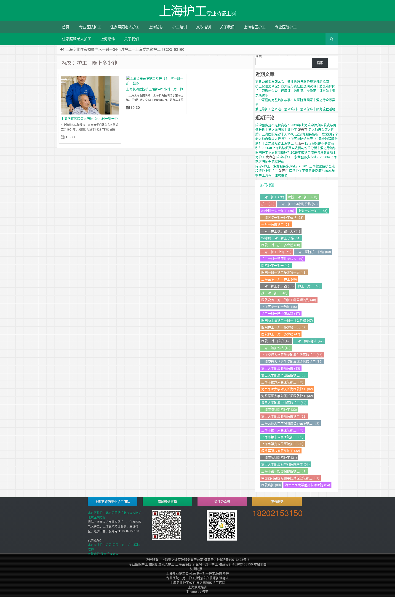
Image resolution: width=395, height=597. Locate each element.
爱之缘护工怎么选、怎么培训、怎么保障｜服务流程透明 (295, 109)
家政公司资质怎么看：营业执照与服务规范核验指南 (292, 81)
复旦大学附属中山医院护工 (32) (284, 402)
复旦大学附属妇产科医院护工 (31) (285, 464)
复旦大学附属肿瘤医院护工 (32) (284, 416)
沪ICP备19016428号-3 (233, 559)
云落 (205, 591)
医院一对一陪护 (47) (276, 340)
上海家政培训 (197, 587)
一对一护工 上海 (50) (276, 251)
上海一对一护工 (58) (312, 210)
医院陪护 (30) (271, 484)
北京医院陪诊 (97, 517)
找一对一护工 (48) (274, 293)
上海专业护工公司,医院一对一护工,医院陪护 (197, 573)
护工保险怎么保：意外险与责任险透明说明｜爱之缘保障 (295, 86)
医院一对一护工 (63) (302, 197)
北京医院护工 (97, 512)
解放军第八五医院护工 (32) (280, 450)
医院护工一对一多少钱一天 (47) (284, 327)
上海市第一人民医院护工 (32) (282, 430)
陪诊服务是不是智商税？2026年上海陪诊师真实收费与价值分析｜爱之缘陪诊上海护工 (295, 127)
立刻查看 (111, 137)
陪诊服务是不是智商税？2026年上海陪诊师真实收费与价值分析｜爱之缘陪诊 (295, 145)
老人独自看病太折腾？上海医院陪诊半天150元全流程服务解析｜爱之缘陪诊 (296, 131)
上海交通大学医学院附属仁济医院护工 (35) (292, 354)
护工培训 (179, 26)
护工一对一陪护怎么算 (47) (280, 313)
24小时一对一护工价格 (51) (281, 238)
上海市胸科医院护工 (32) (279, 409)
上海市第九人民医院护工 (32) (282, 443)
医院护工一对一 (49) (276, 265)
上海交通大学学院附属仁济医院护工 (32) (290, 423)
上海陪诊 (156, 26)
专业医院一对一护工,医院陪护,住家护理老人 (197, 578)
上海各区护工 (255, 26)
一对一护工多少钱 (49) (277, 286)
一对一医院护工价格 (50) (313, 251)
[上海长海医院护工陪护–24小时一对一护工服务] (155, 80)
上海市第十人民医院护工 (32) (282, 436)
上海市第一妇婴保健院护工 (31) (284, 471)
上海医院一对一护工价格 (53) (282, 217)
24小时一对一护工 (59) (277, 210)
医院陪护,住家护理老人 (103, 554)
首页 (65, 26)
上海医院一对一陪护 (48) (279, 306)
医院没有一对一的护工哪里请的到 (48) (288, 299)
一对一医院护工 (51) (276, 224)
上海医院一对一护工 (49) (279, 279)
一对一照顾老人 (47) (309, 340)
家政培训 (203, 26)
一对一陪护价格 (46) (276, 347)
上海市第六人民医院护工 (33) (282, 382)
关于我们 (227, 26)
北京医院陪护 (114, 512)
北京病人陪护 (132, 512)
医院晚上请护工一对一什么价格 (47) (287, 320)
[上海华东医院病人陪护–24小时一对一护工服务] (90, 94)
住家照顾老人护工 (124, 26)
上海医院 (69, 79)
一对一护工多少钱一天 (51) (280, 231)
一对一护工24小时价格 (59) (298, 203)
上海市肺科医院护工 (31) (279, 457)
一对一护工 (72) (272, 197)
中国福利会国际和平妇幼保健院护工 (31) (290, 478)
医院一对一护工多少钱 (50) (280, 245)
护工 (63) (268, 203)
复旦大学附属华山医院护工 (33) (284, 375)
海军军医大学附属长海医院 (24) (307, 484)
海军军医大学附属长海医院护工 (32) (287, 388)
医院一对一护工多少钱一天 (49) (284, 272)
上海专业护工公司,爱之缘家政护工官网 (197, 582)
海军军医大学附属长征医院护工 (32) (287, 395)
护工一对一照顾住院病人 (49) (282, 258)
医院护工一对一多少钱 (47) (280, 334)
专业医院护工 (90, 26)
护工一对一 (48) (309, 286)
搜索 (258, 56)
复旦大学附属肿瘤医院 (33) (280, 368)
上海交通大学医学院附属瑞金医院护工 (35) (292, 361)
